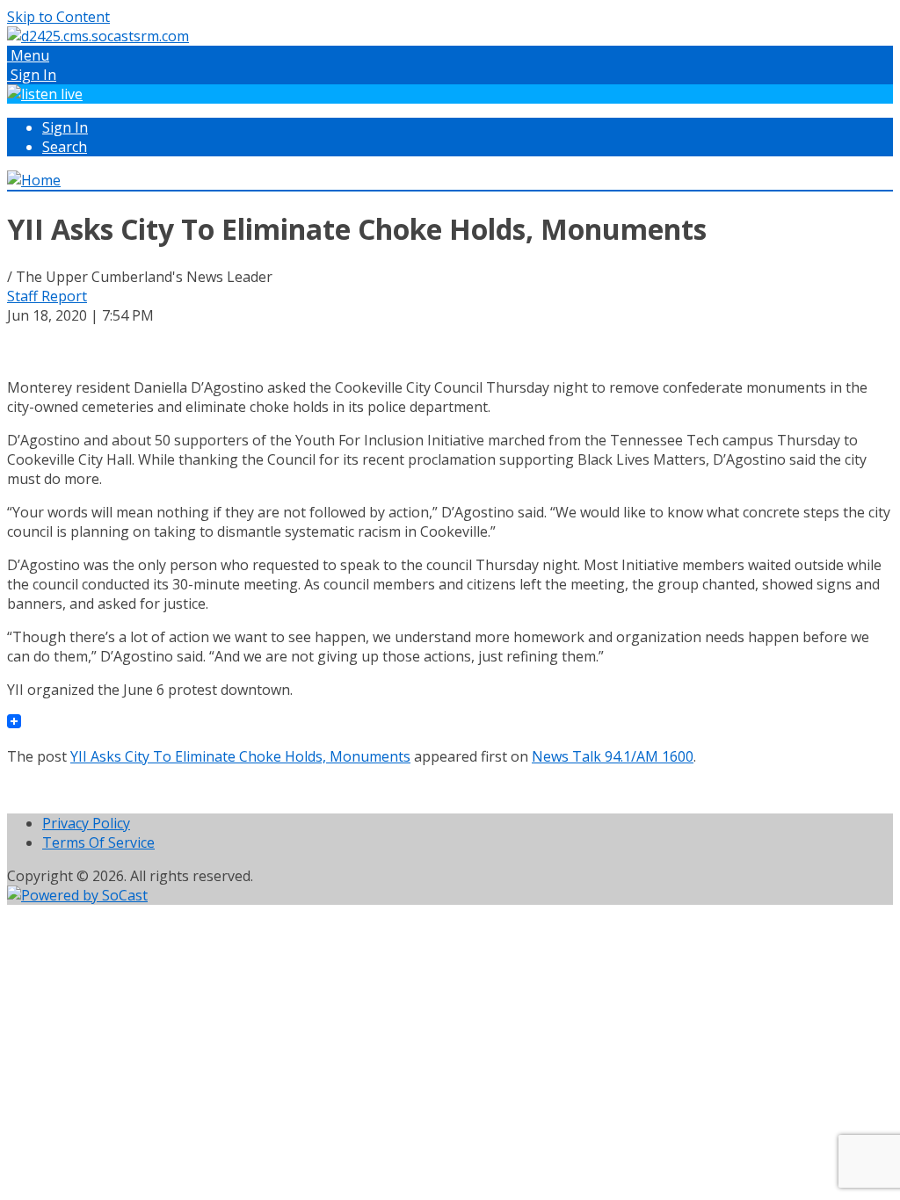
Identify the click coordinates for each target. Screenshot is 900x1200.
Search (64, 146)
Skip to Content (58, 16)
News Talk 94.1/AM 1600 (612, 756)
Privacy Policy (86, 823)
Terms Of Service (98, 842)
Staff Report (47, 296)
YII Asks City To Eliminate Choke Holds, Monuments (240, 756)
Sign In (65, 127)
